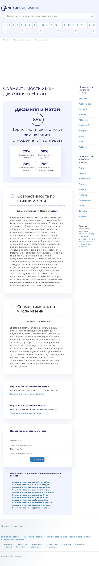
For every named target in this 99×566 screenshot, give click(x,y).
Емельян (83, 239)
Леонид (90, 241)
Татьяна (83, 211)
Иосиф (82, 241)
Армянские (21, 547)
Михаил (83, 98)
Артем (82, 114)
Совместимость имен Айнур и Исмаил (31, 490)
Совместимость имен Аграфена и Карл (31, 482)
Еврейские (36, 544)
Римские (79, 544)
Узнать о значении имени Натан (26, 413)
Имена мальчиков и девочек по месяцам (69, 537)
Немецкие (7, 547)
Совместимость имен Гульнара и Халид (31, 505)
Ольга (82, 205)
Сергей (83, 109)
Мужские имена (10, 537)
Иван (82, 136)
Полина (83, 195)
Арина (82, 216)
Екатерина (85, 200)
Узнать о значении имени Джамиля (27, 394)
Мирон (82, 244)
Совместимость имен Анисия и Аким (30, 497)
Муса (88, 244)
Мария (82, 173)
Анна (82, 168)
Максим (83, 120)
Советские (36, 547)
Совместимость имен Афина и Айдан (30, 500)
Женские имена (33, 537)
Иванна (91, 239)
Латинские (66, 544)
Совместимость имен (12, 539)
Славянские (21, 544)
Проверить (37, 459)
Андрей (83, 130)
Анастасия (84, 178)
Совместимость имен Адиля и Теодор (30, 485)
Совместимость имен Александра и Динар (33, 492)
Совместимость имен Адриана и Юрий (31, 487)
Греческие (7, 544)
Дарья (82, 184)
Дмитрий (84, 125)
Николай (83, 246)
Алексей (83, 147)
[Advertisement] (49, 63)
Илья (81, 141)
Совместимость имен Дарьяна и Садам (31, 508)
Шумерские (51, 544)
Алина (82, 189)
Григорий (83, 236)
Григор (91, 234)
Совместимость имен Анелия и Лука (30, 495)
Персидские (51, 547)
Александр (85, 104)
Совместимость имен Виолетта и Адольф (32, 503)
